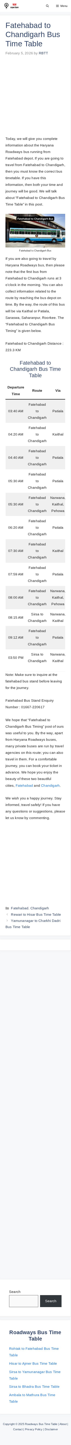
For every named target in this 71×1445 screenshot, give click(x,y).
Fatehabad (24, 785)
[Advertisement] (35, 98)
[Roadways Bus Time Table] (11, 6)
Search (15, 1292)
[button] (47, 6)
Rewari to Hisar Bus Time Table (36, 914)
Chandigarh (50, 785)
